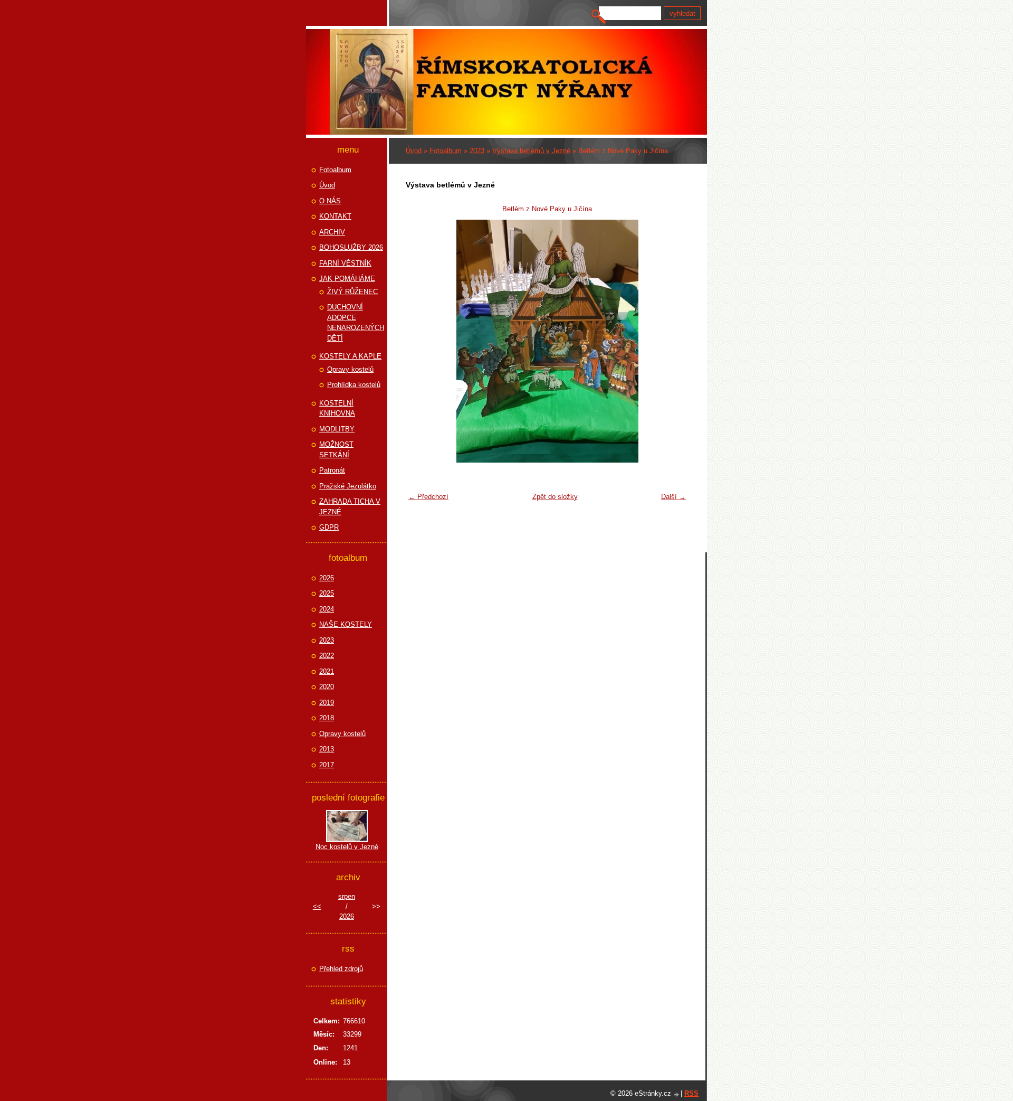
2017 (326, 765)
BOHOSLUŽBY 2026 (351, 247)
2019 (326, 703)
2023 (477, 151)
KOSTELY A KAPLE (350, 356)
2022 (326, 656)
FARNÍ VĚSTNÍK (345, 263)
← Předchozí (428, 497)
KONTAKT (335, 216)
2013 (326, 749)
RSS (691, 1093)
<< (317, 906)
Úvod (414, 151)
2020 (326, 687)
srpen (346, 896)
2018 (326, 718)
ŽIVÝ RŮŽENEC (352, 292)
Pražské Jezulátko (347, 486)
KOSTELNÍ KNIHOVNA (337, 408)
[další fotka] (674, 341)
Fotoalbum (445, 151)
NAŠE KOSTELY (345, 624)
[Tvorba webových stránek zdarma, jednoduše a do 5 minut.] (677, 1094)
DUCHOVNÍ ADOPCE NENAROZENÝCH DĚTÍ (355, 322)
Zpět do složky (555, 497)
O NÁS (330, 201)
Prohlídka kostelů (353, 385)
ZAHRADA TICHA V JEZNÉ (349, 506)
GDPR (329, 527)
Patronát (332, 470)
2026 (326, 578)
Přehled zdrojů (341, 969)
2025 (326, 593)
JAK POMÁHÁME (347, 279)
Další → (673, 497)
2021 (326, 671)
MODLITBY (337, 429)
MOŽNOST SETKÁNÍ (336, 449)
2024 (326, 609)
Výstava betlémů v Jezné (531, 151)
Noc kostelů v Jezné (347, 847)
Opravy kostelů (350, 369)
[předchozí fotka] (420, 341)
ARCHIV (332, 232)
